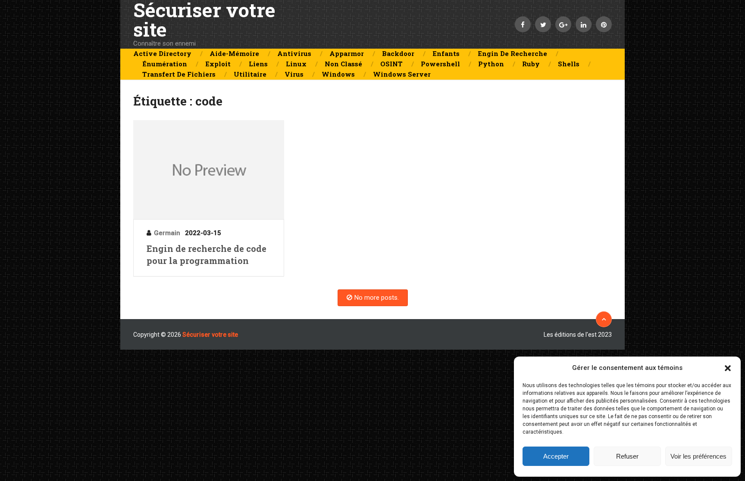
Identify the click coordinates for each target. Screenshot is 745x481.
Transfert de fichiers (179, 74)
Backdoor (398, 53)
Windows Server (402, 74)
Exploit (218, 63)
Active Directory (162, 53)
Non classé (343, 63)
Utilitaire (250, 74)
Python (491, 63)
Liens (258, 63)
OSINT (391, 63)
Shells (568, 63)
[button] (727, 368)
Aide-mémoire (234, 53)
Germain (167, 233)
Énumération (164, 63)
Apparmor (346, 53)
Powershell (440, 63)
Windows (338, 74)
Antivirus (294, 53)
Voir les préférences (698, 456)
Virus (294, 74)
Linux (296, 63)
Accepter (556, 456)
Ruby (531, 63)
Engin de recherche (512, 53)
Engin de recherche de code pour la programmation (206, 254)
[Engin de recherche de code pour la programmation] (208, 169)
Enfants (446, 53)
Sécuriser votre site (204, 19)
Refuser (627, 456)
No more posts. (376, 297)
